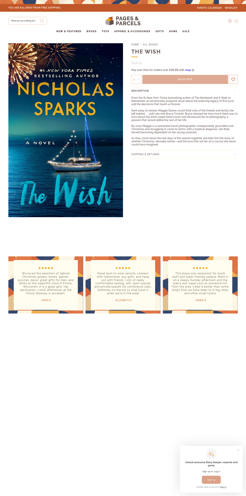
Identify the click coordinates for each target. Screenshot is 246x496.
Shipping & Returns (145, 154)
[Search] (42, 21)
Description (140, 90)
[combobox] (28, 20)
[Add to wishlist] (233, 79)
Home (135, 44)
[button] (69, 31)
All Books (150, 44)
